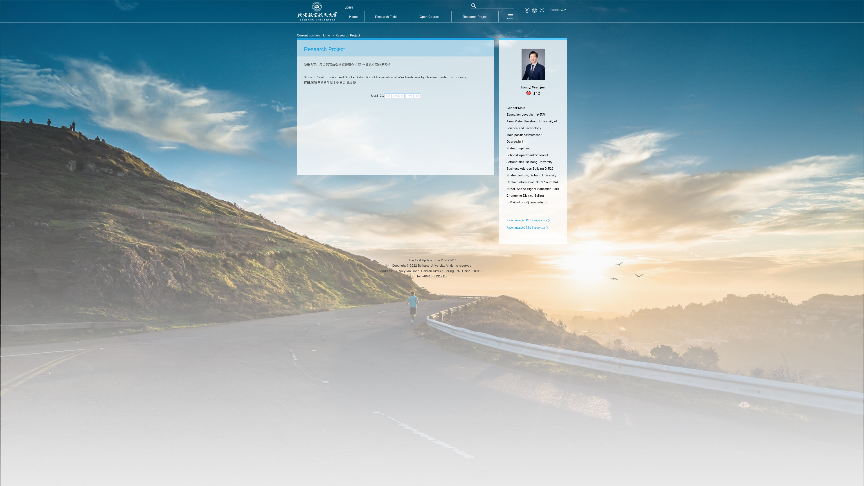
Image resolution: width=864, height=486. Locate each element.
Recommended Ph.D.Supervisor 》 (528, 220)
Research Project (347, 35)
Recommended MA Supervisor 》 (527, 227)
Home (326, 35)
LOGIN (348, 7)
